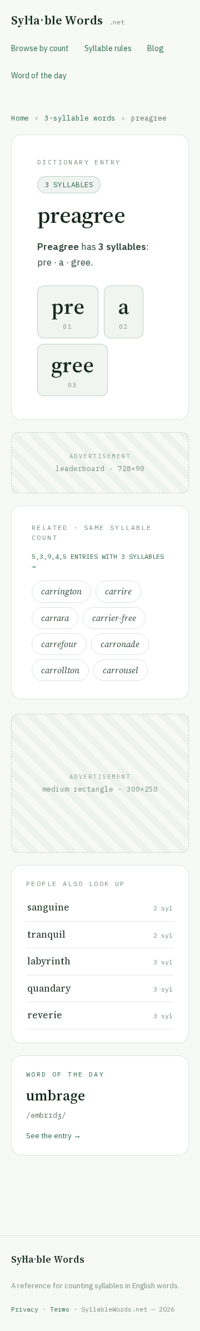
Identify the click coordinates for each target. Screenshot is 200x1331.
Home (20, 117)
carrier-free (114, 618)
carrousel (120, 670)
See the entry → (53, 1135)
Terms (59, 1309)
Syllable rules (108, 48)
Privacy (24, 1309)
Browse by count (40, 48)
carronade (120, 644)
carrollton (60, 670)
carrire (118, 591)
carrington (61, 591)
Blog (155, 48)
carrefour (59, 644)
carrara (55, 618)
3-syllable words (80, 117)
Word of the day (39, 76)
